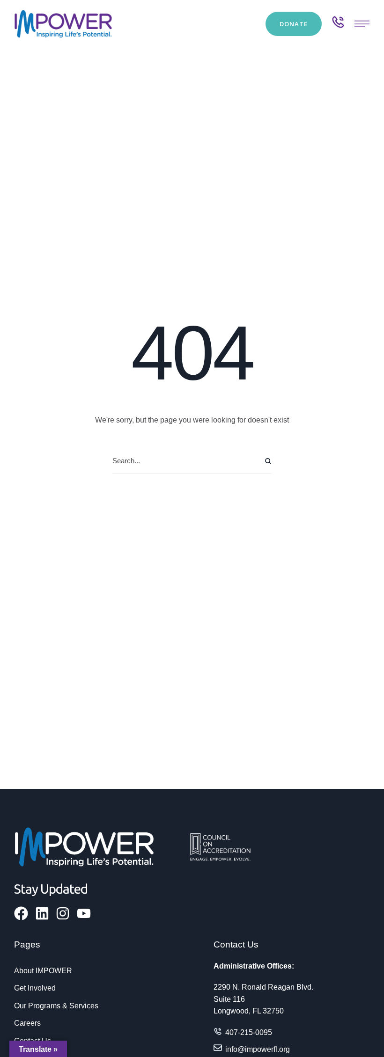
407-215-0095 (248, 1032)
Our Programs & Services (56, 1006)
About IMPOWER (43, 971)
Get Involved (35, 988)
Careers (27, 1023)
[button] (294, 24)
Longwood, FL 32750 (249, 1011)
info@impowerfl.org (257, 1049)
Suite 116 (229, 999)
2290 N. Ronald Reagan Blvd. (263, 987)
